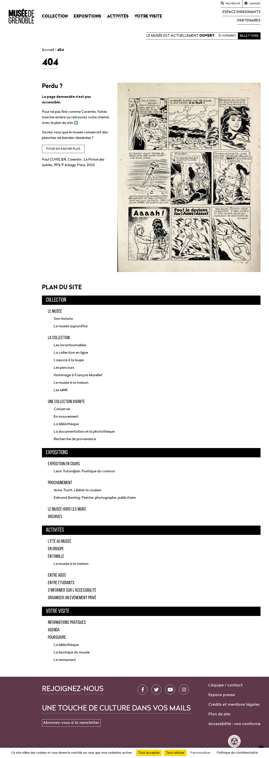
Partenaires (249, 20)
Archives (55, 517)
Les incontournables (70, 345)
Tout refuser (175, 752)
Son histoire (63, 319)
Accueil (48, 50)
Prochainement (60, 483)
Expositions (57, 453)
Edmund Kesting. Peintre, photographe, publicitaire (95, 498)
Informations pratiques (67, 622)
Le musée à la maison (71, 383)
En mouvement (66, 417)
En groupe (56, 549)
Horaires (229, 35)
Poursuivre (57, 637)
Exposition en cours (64, 464)
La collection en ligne (71, 353)
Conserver (62, 409)
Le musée (55, 311)
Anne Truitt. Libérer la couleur (77, 490)
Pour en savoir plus (63, 149)
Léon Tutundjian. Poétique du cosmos (84, 471)
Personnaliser (201, 752)
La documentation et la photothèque (84, 432)
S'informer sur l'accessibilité (72, 590)
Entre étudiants (61, 583)
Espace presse (221, 695)
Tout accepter (149, 752)
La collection (59, 338)
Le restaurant (65, 660)
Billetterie (249, 35)
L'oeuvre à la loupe (69, 360)
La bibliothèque (66, 424)
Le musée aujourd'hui (71, 326)
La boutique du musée (72, 652)
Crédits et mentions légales (234, 705)
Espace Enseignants (242, 12)
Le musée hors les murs (67, 509)
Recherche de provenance (75, 439)
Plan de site (219, 714)
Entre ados (57, 575)
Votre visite (57, 611)
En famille (56, 556)
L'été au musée (59, 541)
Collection (56, 300)
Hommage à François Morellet (78, 375)
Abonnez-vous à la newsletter (71, 723)
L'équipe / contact (225, 685)
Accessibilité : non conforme (234, 724)
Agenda (53, 630)
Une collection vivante (66, 402)
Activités (55, 530)
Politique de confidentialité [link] (237, 752)
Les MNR (61, 390)
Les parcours (64, 368)
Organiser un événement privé (72, 598)
